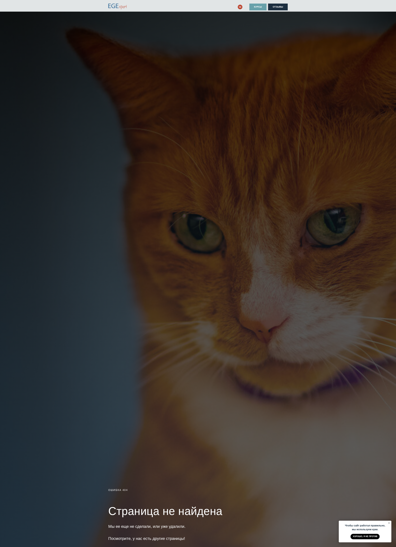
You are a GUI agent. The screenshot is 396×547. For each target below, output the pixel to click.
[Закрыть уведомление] (389, 523)
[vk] (240, 7)
